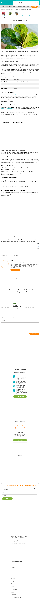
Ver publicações (15, 269)
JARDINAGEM (13, 587)
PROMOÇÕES (13, 594)
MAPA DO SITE (13, 599)
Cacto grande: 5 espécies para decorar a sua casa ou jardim (18, 291)
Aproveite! (34, 6)
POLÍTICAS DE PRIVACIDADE (16, 597)
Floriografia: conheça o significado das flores (29, 291)
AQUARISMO (13, 583)
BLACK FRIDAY (13, 591)
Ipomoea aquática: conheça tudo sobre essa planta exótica (29, 306)
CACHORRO (13, 578)
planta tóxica (15, 94)
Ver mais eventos (20, 396)
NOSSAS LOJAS (13, 592)
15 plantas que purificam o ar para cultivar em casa (5, 306)
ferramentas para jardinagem (8, 108)
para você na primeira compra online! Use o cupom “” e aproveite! (16, 6)
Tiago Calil (20, 432)
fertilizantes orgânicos (14, 183)
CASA (12, 584)
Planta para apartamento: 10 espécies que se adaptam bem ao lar (17, 307)
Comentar (34, 333)
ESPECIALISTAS (14, 595)
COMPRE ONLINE (14, 589)
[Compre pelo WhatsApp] (20, 553)
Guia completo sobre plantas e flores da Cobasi (6, 291)
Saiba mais (20, 440)
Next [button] (38, 14)
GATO (12, 580)
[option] (3, 14)
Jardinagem (3, 287)
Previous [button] (2, 14)
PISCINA (12, 586)
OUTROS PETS (13, 581)
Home (12, 576)
